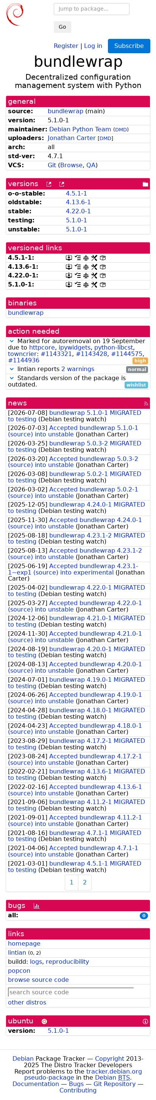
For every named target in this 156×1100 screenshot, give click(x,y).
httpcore (42, 347)
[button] (12, 341)
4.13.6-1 (78, 202)
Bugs (76, 1084)
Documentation (35, 1084)
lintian (17, 952)
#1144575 (126, 353)
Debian (23, 1058)
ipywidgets (74, 347)
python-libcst (113, 347)
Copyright (109, 1058)
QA (90, 165)
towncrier (22, 353)
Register (66, 45)
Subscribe (129, 45)
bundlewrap (65, 111)
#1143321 (56, 353)
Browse (71, 165)
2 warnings (77, 369)
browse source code (38, 979)
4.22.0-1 (78, 211)
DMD (121, 129)
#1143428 (91, 353)
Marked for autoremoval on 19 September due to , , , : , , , (77, 351)
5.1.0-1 (76, 220)
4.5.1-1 (76, 193)
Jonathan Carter (72, 138)
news (17, 403)
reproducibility (67, 961)
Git (52, 165)
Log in (93, 45)
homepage (24, 943)
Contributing (78, 1090)
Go (62, 27)
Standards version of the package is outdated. (77, 381)
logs (36, 961)
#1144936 (23, 360)
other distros (27, 1002)
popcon (19, 970)
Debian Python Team (80, 129)
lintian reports (81, 369)
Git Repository (115, 1084)
